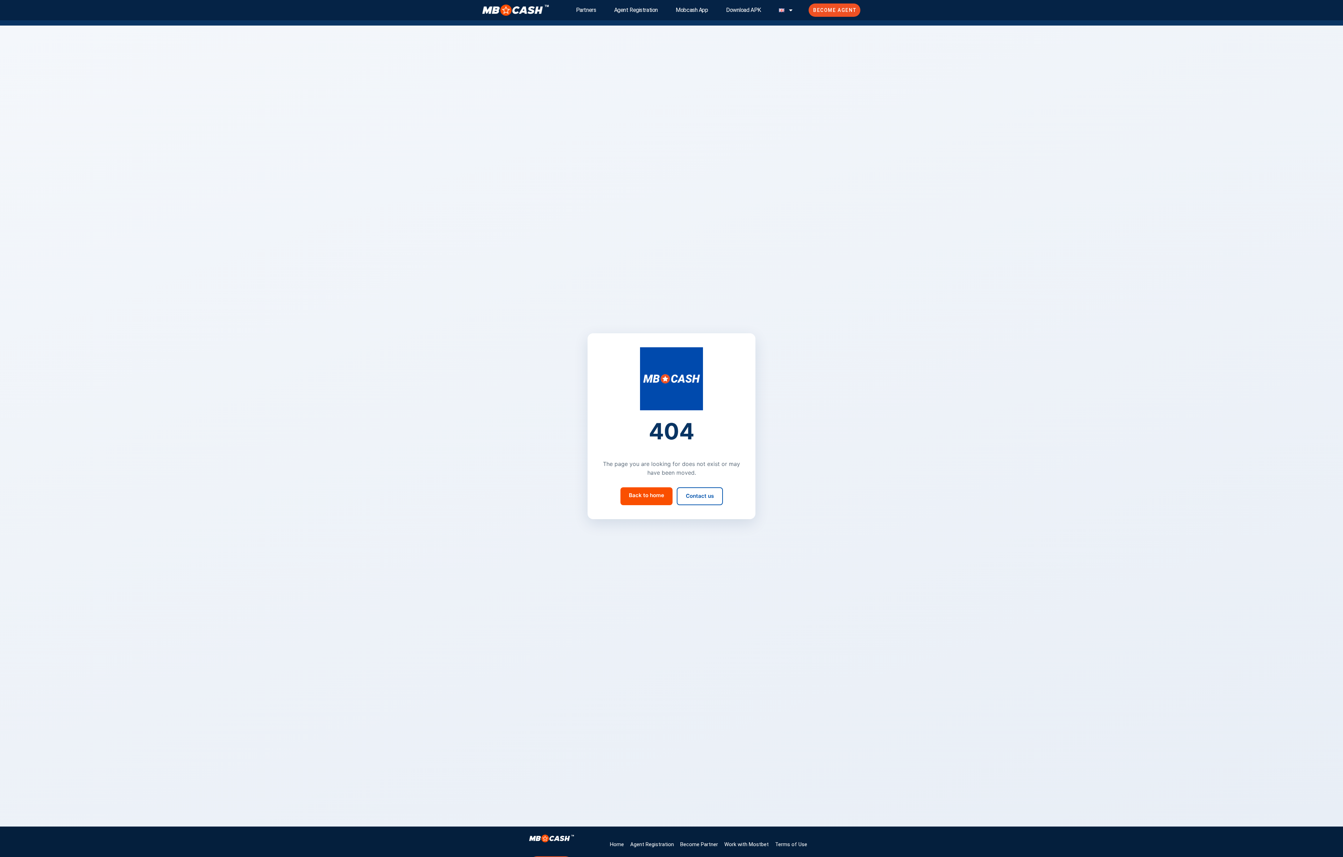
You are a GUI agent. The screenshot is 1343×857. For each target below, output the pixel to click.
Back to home (646, 495)
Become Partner (699, 844)
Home (617, 844)
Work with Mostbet (746, 844)
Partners (586, 10)
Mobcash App (692, 10)
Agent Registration (636, 10)
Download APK (743, 10)
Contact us (700, 496)
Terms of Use (791, 844)
